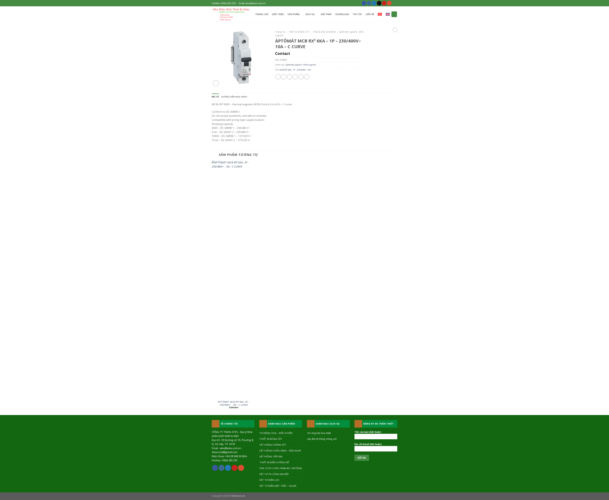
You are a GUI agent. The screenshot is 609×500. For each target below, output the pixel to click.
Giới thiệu (278, 14)
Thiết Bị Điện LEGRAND (324, 31)
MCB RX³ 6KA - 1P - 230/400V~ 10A (295, 69)
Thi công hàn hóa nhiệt (319, 433)
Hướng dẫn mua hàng (234, 96)
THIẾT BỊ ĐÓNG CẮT (299, 31)
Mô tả (215, 96)
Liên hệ (369, 14)
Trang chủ (261, 14)
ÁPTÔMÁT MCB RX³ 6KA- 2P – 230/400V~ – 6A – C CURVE (234, 403)
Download (342, 14)
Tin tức (357, 14)
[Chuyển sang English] (388, 14)
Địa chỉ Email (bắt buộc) (368, 444)
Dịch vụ (310, 14)
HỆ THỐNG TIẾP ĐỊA (270, 456)
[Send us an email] (379, 3)
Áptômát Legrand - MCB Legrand (301, 64)
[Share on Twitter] (283, 76)
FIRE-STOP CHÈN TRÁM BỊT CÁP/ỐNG (280, 468)
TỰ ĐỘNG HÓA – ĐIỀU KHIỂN (275, 433)
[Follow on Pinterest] (384, 3)
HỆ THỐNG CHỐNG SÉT (272, 444)
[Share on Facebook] (278, 76)
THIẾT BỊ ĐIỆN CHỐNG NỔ (274, 462)
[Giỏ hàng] (394, 14)
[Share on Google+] (301, 76)
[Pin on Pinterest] (295, 76)
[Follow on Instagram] (369, 3)
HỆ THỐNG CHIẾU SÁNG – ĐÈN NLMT (280, 450)
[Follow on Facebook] (364, 3)
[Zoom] (216, 83)
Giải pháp (326, 14)
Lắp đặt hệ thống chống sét (322, 438)
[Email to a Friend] (289, 76)
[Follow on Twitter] (374, 3)
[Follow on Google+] (389, 3)
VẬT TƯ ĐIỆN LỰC (269, 479)
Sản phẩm (293, 14)
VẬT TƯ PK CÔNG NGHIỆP (274, 474)
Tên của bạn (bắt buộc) (367, 431)
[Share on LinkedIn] (306, 76)
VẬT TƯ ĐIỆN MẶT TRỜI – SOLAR (277, 485)
